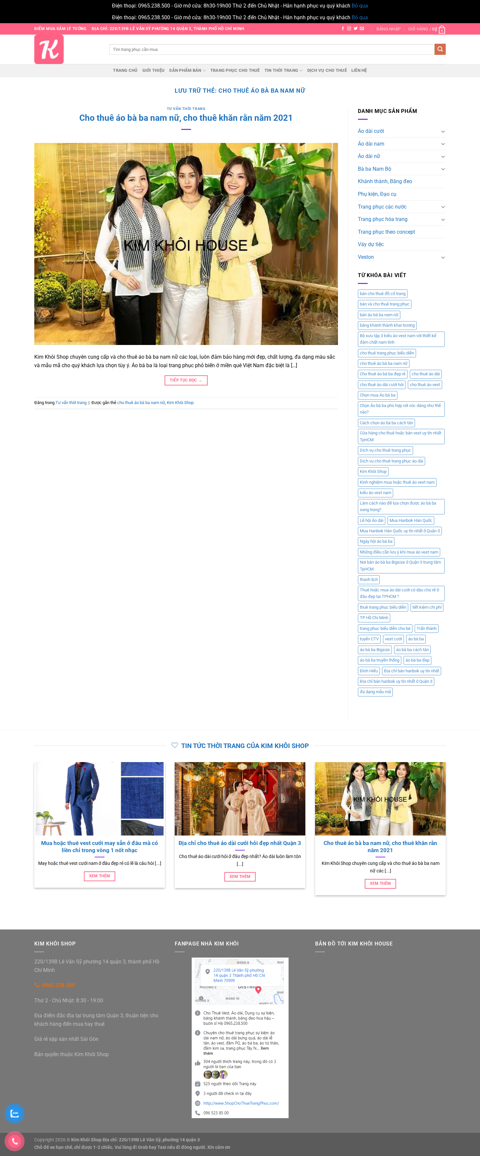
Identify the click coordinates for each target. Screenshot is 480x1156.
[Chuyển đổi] (443, 131)
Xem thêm (100, 883)
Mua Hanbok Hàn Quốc (411, 520)
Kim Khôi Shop (180, 402)
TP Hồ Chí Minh (374, 617)
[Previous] (33, 836)
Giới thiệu (153, 70)
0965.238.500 (58, 985)
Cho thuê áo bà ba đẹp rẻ (383, 373)
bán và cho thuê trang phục (384, 304)
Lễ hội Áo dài (371, 520)
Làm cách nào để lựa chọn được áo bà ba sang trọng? (398, 506)
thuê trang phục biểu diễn (383, 607)
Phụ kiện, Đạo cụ (377, 194)
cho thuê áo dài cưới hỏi (382, 384)
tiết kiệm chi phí (426, 607)
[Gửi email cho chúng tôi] (362, 28)
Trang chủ (125, 70)
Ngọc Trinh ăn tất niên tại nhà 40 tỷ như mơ (381, 843)
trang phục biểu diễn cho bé (385, 628)
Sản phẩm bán (185, 70)
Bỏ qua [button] (360, 6)
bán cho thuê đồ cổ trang (383, 293)
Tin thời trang (281, 70)
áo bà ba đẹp (417, 660)
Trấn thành (427, 628)
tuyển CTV (369, 638)
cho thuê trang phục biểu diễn (387, 353)
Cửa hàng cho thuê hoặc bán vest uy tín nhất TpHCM (400, 436)
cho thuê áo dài (426, 373)
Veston (366, 257)
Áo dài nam (371, 144)
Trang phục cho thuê (235, 70)
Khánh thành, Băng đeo (385, 181)
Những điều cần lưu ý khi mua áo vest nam (399, 552)
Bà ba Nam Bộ (374, 169)
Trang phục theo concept (386, 232)
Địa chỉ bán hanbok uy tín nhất (411, 670)
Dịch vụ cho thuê (327, 70)
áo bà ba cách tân (412, 649)
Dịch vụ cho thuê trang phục (385, 450)
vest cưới (393, 638)
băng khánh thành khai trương (387, 325)
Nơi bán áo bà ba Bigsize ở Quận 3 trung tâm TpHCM (400, 565)
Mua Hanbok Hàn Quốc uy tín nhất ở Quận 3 (400, 530)
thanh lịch (369, 579)
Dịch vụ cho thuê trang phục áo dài (391, 461)
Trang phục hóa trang (383, 219)
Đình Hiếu (369, 670)
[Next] (447, 836)
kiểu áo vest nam (375, 492)
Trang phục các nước (382, 207)
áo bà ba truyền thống (379, 660)
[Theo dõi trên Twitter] (356, 28)
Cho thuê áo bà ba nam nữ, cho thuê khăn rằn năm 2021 (186, 118)
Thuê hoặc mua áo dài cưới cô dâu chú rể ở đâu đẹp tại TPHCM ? (399, 593)
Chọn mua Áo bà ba (377, 395)
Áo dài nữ (369, 156)
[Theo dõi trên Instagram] (349, 28)
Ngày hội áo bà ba (376, 541)
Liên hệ (359, 70)
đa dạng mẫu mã (375, 691)
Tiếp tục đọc (186, 380)
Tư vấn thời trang (186, 109)
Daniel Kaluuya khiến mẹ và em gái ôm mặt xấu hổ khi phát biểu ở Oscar (100, 846)
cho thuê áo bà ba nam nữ (141, 402)
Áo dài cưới (371, 131)
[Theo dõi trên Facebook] (343, 28)
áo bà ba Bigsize (375, 649)
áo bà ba (416, 638)
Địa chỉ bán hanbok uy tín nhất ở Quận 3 (396, 681)
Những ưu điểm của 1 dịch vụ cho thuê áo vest (241, 843)
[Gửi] (440, 49)
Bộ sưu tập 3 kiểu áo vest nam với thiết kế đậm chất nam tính (398, 339)
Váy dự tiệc (371, 244)
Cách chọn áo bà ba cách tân (386, 422)
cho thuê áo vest (425, 384)
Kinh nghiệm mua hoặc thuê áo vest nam (397, 482)
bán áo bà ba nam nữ (379, 314)
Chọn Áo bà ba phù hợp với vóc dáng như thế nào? (400, 408)
